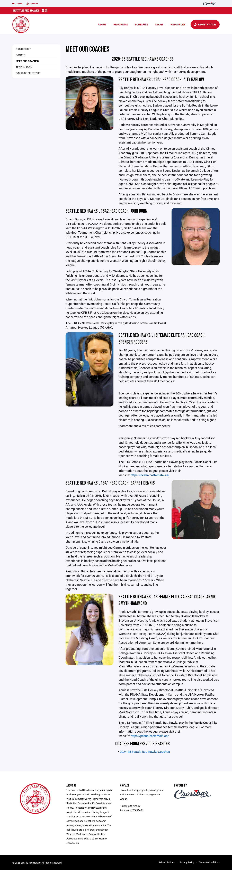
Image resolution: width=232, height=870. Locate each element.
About (102, 24)
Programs (120, 24)
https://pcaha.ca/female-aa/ (150, 736)
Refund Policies (166, 862)
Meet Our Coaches (27, 61)
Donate (20, 55)
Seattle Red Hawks (26, 10)
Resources (178, 24)
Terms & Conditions (209, 862)
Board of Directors (28, 73)
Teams (159, 24)
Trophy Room (24, 67)
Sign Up (34, 3)
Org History (23, 49)
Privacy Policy (187, 862)
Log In (18, 3)
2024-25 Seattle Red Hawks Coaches (145, 752)
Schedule (141, 24)
